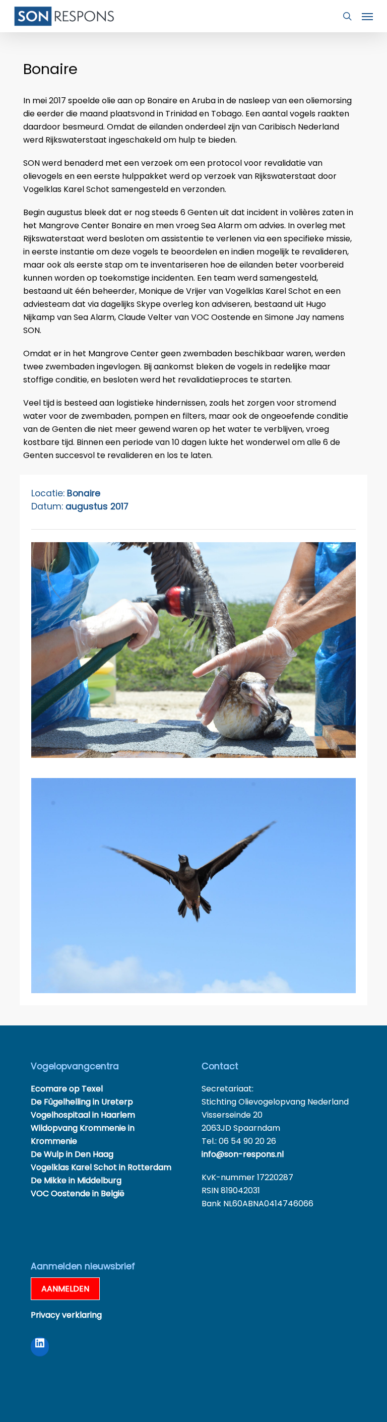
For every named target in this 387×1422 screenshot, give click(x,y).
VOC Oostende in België (77, 1193)
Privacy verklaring (66, 1315)
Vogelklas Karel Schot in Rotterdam (101, 1167)
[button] (367, 16)
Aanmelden (65, 1289)
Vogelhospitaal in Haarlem (83, 1115)
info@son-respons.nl (243, 1154)
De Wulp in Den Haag (72, 1154)
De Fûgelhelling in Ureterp (82, 1102)
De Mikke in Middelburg (76, 1180)
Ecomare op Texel (67, 1088)
